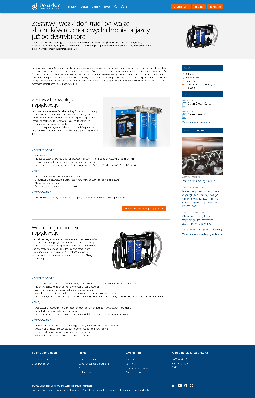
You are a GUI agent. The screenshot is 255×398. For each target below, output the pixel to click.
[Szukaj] (115, 6)
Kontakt (37, 378)
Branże (84, 6)
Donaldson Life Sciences (45, 359)
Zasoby (96, 6)
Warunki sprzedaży (92, 390)
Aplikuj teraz (85, 372)
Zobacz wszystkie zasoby (194, 122)
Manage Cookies (142, 390)
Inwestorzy (131, 359)
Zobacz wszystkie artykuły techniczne (201, 229)
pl (126, 6)
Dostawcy (130, 364)
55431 (175, 367)
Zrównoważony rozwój (137, 368)
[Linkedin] (175, 388)
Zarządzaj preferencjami (118, 390)
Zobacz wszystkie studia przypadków (200, 234)
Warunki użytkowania (68, 390)
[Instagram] (193, 388)
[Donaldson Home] (48, 6)
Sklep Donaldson (40, 364)
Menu (68, 2)
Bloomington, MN (181, 363)
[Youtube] (181, 388)
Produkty (71, 6)
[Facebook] (187, 388)
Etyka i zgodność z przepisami (94, 364)
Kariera (82, 368)
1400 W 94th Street (182, 359)
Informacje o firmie (88, 359)
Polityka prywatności (42, 390)
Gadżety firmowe (134, 372)
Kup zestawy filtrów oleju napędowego (144, 208)
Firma (107, 6)
